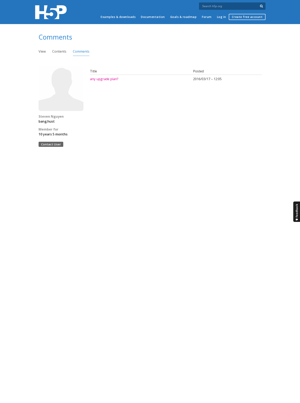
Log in (221, 17)
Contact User (51, 144)
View (42, 51)
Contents (59, 51)
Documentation (153, 17)
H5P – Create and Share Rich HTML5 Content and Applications (50, 12)
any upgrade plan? (104, 79)
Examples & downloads (118, 17)
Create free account (247, 17)
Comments (81, 51)
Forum (207, 17)
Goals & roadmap (183, 17)
